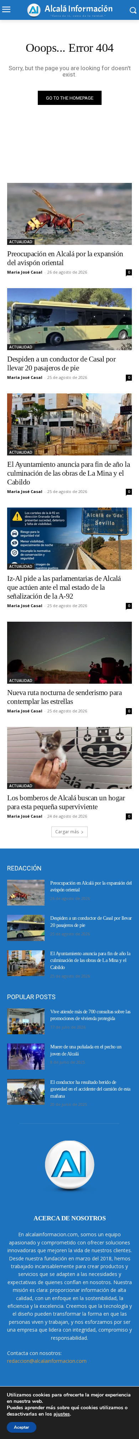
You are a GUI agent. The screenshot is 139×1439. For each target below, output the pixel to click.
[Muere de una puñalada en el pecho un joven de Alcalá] (26, 1056)
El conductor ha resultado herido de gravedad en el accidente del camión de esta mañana (90, 1089)
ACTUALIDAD (20, 241)
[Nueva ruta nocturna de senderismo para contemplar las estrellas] (69, 653)
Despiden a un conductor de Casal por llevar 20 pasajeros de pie (61, 363)
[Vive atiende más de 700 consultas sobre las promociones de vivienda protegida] (26, 1021)
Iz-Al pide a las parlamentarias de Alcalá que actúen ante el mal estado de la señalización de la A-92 (64, 587)
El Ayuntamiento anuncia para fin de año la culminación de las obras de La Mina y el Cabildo (68, 473)
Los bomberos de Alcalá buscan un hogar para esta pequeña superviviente (66, 802)
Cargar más (67, 832)
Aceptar (21, 1427)
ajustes (61, 1414)
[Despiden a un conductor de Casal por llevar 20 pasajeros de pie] (69, 319)
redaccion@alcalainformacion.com (47, 1360)
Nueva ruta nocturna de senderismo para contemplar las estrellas (64, 697)
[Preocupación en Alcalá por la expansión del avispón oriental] (69, 214)
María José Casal (24, 272)
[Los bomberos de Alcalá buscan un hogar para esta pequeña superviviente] (69, 758)
